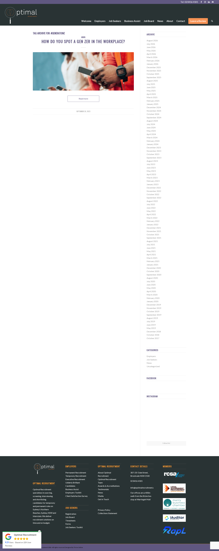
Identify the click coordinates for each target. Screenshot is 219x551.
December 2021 (154, 228)
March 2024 (152, 137)
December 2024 (154, 107)
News (83, 37)
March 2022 (152, 218)
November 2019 (154, 308)
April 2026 (151, 54)
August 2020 (152, 278)
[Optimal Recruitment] (20, 16)
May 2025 (151, 90)
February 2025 (153, 101)
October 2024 (153, 114)
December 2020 (154, 268)
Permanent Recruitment (75, 472)
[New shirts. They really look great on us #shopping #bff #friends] (153, 407)
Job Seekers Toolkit (74, 527)
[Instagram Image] (179, 407)
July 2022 (151, 204)
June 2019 (151, 325)
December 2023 (154, 147)
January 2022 (152, 224)
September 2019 (154, 315)
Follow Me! (166, 443)
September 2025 (154, 77)
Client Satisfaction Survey (76, 496)
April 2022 (151, 214)
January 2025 (152, 104)
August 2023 (152, 161)
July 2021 (151, 244)
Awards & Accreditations (109, 486)
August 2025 (152, 80)
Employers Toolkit (73, 492)
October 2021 (153, 234)
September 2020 (154, 274)
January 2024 (152, 144)
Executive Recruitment (75, 479)
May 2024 (151, 131)
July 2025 (151, 84)
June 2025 (151, 87)
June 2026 (151, 47)
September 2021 (154, 238)
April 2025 (151, 94)
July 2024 (151, 124)
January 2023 (152, 184)
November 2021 (154, 231)
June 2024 (151, 127)
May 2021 (151, 251)
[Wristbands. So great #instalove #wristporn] (179, 420)
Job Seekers (152, 359)
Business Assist (72, 489)
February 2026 (153, 60)
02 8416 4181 (191, 2)
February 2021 (153, 261)
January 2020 (152, 301)
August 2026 (152, 40)
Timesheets (70, 520)
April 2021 (151, 254)
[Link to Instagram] (205, 2)
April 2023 (151, 174)
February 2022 (153, 221)
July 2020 (151, 281)
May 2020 (151, 288)
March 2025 (152, 97)
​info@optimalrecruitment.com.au (144, 487)
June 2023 (151, 167)
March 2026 (152, 57)
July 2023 (151, 164)
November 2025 (154, 70)
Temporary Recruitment (75, 476)
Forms (68, 524)
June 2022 (151, 208)
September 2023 (154, 157)
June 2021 (151, 248)
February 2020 (153, 298)
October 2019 (153, 311)
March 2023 (152, 177)
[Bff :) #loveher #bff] (153, 420)
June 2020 (151, 284)
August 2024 (152, 121)
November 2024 (154, 111)
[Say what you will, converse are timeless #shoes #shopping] (166, 434)
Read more (83, 98)
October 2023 (153, 154)
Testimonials (103, 489)
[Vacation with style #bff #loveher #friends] (166, 407)
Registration (70, 514)
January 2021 (152, 264)
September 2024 (154, 117)
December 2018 (154, 331)
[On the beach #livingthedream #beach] (166, 421)
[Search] (212, 21)
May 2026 (151, 50)
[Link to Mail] (213, 2)
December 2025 (154, 67)
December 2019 (154, 304)
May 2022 (151, 211)
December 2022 (154, 187)
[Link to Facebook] (201, 2)
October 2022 (153, 194)
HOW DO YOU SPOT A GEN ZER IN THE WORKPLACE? (83, 41)
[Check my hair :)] (179, 434)
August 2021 (152, 241)
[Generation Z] (83, 71)
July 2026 (151, 44)
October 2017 (153, 338)
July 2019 (151, 321)
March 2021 (152, 258)
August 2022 (152, 201)
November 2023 (154, 151)
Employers (151, 356)
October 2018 (153, 335)
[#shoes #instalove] (153, 434)
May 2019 (151, 328)
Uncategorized (153, 366)
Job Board (70, 517)
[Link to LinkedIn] (209, 2)
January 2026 (152, 64)
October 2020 (153, 271)
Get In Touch (103, 499)
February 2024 (153, 141)
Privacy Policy (104, 510)
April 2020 (151, 291)
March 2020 (152, 294)
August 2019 (152, 318)
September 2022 (154, 197)
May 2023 (151, 171)
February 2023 (153, 181)
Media (101, 496)
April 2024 (151, 134)
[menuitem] (86, 14)
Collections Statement (107, 513)
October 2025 (153, 74)
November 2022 (154, 191)
